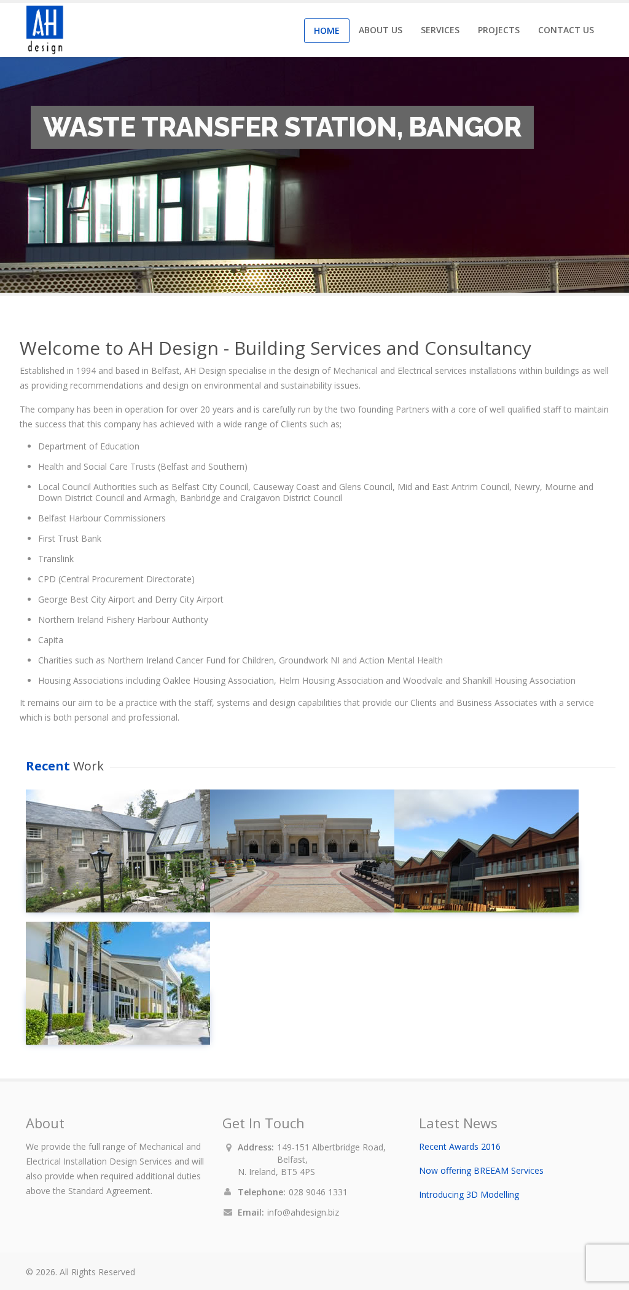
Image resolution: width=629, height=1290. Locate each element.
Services (440, 30)
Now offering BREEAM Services (481, 1170)
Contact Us (566, 30)
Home (327, 30)
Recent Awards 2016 (460, 1146)
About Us (380, 30)
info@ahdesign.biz (303, 1212)
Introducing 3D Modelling (469, 1194)
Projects (499, 30)
